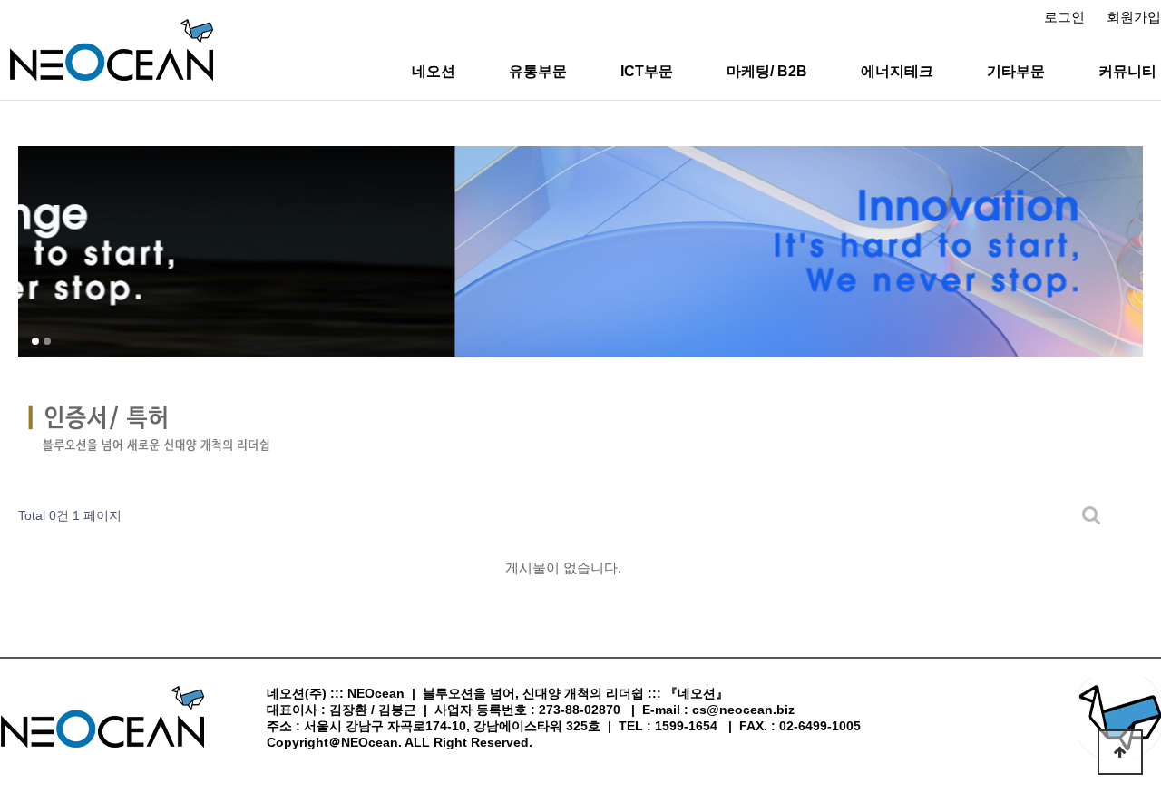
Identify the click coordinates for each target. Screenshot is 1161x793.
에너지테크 (897, 71)
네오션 (433, 71)
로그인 (1064, 16)
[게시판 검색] (1091, 516)
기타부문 (1016, 71)
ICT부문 (646, 71)
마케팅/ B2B (767, 71)
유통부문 (538, 71)
